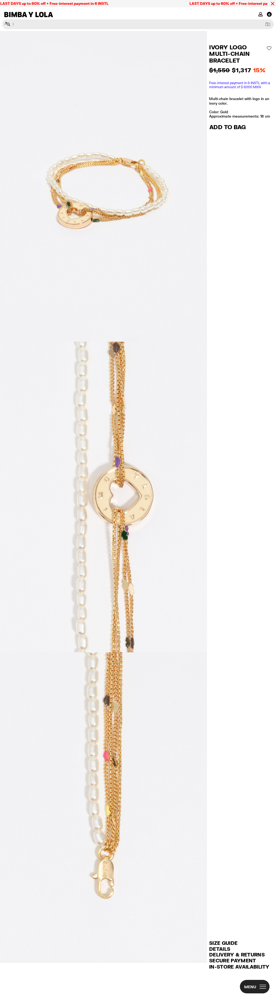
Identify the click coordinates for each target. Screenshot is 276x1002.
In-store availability (239, 967)
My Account (260, 14)
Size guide (223, 943)
